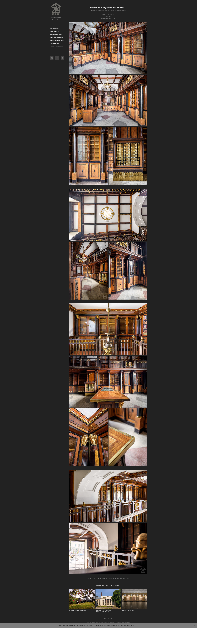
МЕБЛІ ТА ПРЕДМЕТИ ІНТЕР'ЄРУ (57, 40)
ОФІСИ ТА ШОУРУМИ (54, 28)
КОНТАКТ (52, 50)
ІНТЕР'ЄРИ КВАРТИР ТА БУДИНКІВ (57, 25)
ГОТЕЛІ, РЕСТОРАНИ (54, 31)
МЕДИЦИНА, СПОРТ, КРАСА (56, 34)
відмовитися (131, 625)
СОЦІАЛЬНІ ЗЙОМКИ (54, 43)
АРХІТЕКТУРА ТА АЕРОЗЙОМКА (56, 37)
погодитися (122, 625)
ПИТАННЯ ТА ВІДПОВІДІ (56, 46)
